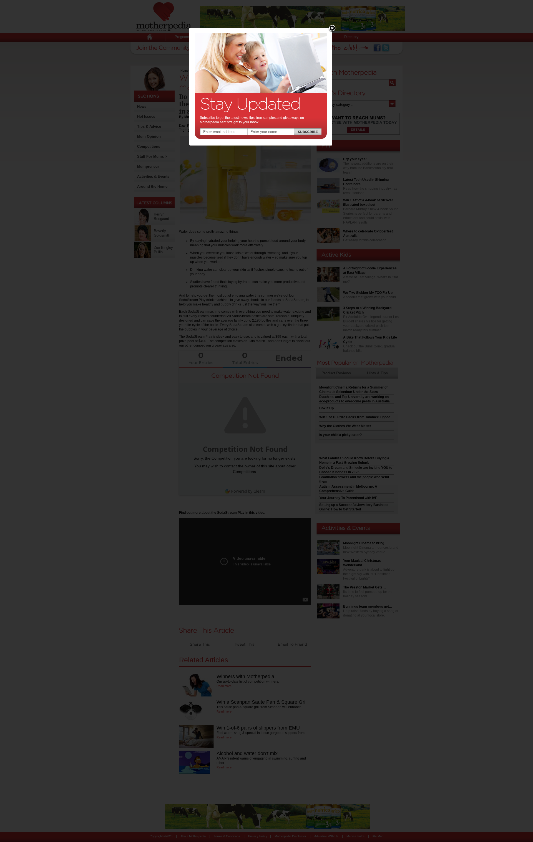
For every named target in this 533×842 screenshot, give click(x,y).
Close (332, 28)
